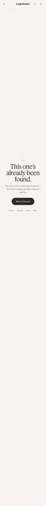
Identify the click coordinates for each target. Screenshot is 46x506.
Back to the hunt (23, 201)
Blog (28, 210)
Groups (20, 210)
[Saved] (35, 4)
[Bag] (40, 4)
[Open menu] (4, 4)
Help (35, 210)
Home (11, 210)
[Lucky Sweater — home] (23, 4)
